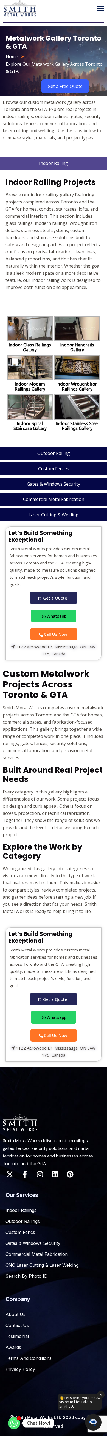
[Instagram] (40, 1174)
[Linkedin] (55, 1174)
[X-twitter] (9, 1174)
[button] (93, 1422)
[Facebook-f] (25, 1174)
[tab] (53, 163)
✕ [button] (100, 1394)
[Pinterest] (70, 1174)
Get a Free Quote (65, 86)
